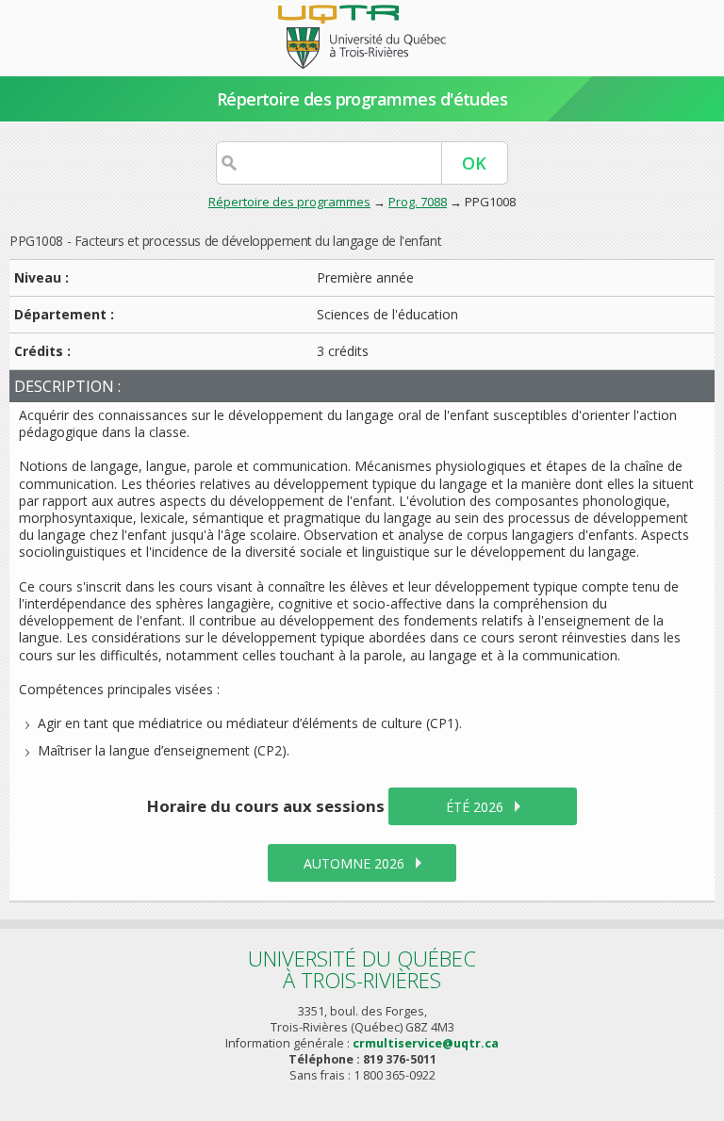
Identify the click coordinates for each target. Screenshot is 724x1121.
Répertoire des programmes (289, 201)
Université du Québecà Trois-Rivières (362, 969)
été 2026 (474, 807)
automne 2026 (354, 863)
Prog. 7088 (417, 201)
